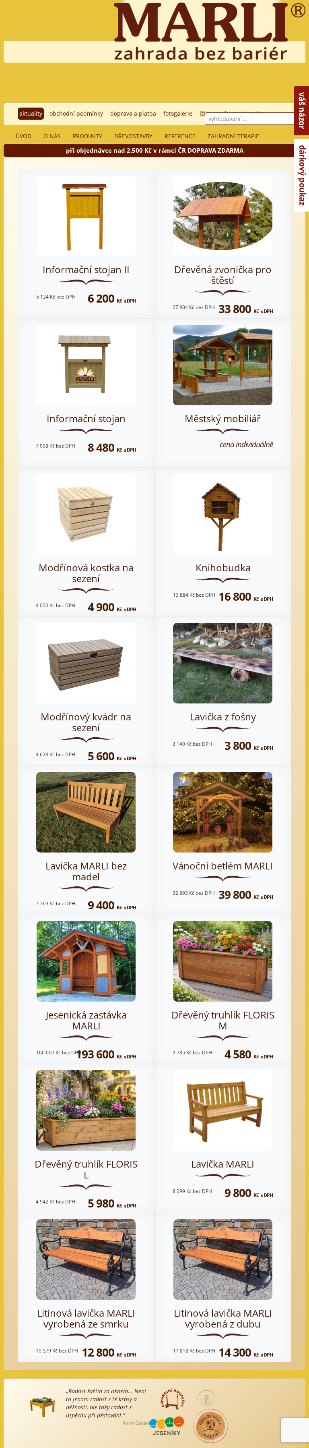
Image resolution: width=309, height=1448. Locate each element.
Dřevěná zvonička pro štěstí (223, 274)
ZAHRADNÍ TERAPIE (233, 136)
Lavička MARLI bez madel (86, 871)
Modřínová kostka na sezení (86, 573)
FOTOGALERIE (177, 113)
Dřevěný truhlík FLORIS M (222, 1020)
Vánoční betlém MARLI (223, 865)
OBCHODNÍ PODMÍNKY (76, 113)
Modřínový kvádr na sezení (86, 722)
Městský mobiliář (223, 418)
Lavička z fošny (223, 716)
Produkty (87, 136)
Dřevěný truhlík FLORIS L (86, 1169)
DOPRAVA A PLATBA (133, 113)
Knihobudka (223, 567)
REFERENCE (180, 136)
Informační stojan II (86, 269)
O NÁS (52, 136)
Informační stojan (86, 418)
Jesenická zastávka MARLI (86, 1020)
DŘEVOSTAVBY (133, 136)
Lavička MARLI (222, 1163)
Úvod (23, 136)
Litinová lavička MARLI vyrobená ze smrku (86, 1318)
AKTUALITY (30, 113)
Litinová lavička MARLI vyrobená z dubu (223, 1318)
